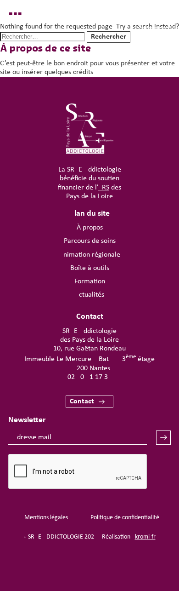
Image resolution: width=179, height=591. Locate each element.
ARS (103, 187)
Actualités (89, 294)
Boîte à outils (89, 268)
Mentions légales (46, 517)
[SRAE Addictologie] (89, 151)
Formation (89, 281)
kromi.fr (145, 537)
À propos (90, 227)
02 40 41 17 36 (89, 377)
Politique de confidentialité (124, 517)
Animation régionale (89, 254)
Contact (82, 401)
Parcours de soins (90, 241)
